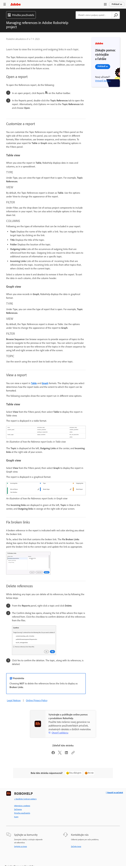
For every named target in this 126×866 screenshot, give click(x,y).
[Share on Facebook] (53, 753)
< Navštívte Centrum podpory (25, 799)
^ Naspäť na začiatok (114, 792)
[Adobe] (15, 4)
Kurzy (16, 817)
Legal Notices (14, 700)
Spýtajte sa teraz (20, 846)
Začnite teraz (76, 846)
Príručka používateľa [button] (23, 15)
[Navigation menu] (4, 4)
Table (34, 383)
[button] (105, 4)
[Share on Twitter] (60, 753)
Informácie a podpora (22, 806)
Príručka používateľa (22, 813)
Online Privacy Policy (36, 700)
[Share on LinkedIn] (66, 753)
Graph (45, 383)
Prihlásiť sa (117, 4)
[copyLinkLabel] (73, 753)
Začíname (18, 809)
